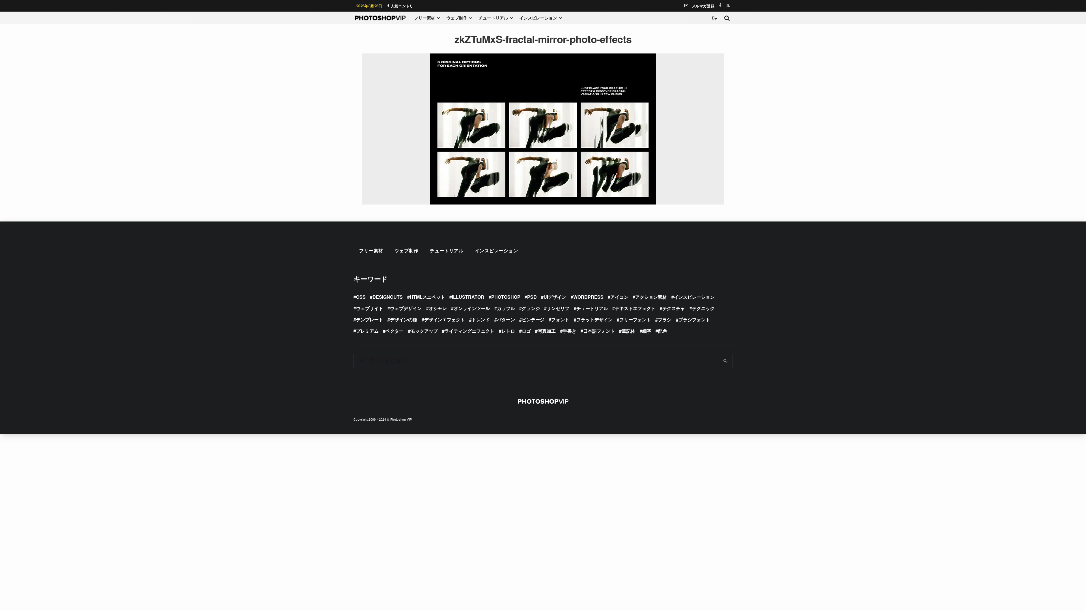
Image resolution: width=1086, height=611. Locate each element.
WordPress (588, 297)
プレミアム (367, 331)
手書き (569, 331)
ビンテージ (533, 319)
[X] (728, 5)
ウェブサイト (369, 308)
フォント (560, 319)
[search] (725, 361)
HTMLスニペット (427, 297)
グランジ (531, 308)
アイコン (619, 297)
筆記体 (628, 331)
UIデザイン (555, 297)
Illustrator (468, 297)
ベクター (394, 331)
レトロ (508, 331)
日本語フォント (599, 331)
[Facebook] (720, 5)
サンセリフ (558, 308)
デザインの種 (403, 319)
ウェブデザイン (406, 308)
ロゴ (526, 331)
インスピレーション (538, 18)
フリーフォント (635, 319)
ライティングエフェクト (469, 331)
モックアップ (424, 331)
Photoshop (505, 297)
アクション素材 (651, 297)
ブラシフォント (694, 319)
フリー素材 (424, 18)
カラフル (506, 308)
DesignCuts (387, 297)
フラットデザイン (594, 319)
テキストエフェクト (635, 308)
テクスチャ (673, 308)
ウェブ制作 (456, 18)
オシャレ (438, 308)
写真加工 (547, 331)
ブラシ (664, 319)
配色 (662, 331)
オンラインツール (472, 308)
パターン (506, 319)
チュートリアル (493, 18)
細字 (646, 331)
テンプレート (369, 319)
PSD (532, 297)
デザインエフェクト (444, 319)
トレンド (481, 319)
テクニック (703, 308)
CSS (361, 297)
